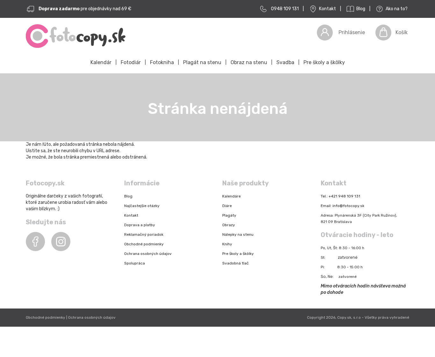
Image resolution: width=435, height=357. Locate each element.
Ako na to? (396, 8)
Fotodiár (131, 62)
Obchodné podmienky (144, 244)
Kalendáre (231, 196)
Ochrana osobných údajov (148, 253)
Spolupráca (134, 263)
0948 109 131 (285, 8)
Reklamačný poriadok (143, 234)
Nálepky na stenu (237, 234)
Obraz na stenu (249, 62)
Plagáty (229, 215)
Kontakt (327, 8)
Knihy (227, 244)
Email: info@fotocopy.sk (342, 206)
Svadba (285, 62)
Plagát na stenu (202, 62)
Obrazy (228, 225)
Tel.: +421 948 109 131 (340, 196)
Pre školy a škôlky (324, 62)
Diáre (227, 206)
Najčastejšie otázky (142, 206)
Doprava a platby (139, 225)
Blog (360, 8)
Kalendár (100, 62)
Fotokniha (162, 62)
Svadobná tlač (235, 263)
